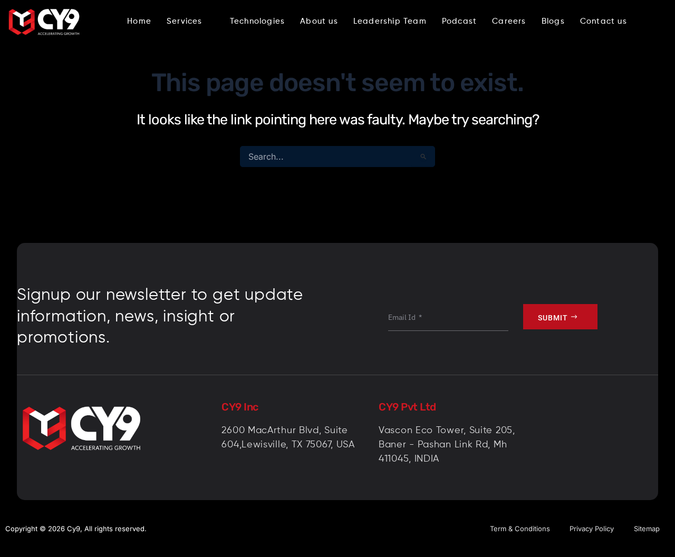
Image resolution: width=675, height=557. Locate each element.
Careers (509, 21)
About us (319, 21)
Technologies (257, 21)
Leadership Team (390, 21)
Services (184, 21)
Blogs (553, 21)
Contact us (603, 21)
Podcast (459, 21)
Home (139, 21)
